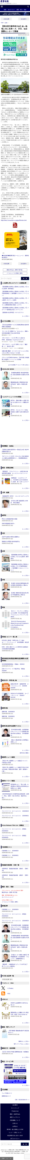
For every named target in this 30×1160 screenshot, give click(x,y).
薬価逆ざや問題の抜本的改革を (11, 541)
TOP (2, 22)
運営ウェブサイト (15, 1117)
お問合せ (15, 1126)
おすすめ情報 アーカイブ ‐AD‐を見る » (18, 365)
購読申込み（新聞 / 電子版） (10, 892)
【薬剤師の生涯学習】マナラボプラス (13, 312)
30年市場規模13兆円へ (8, 523)
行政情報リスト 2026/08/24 (10, 850)
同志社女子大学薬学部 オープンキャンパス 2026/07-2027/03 (20, 695)
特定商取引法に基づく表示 (15, 1135)
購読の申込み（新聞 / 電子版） (15, 270)
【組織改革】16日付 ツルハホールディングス (15, 496)
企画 (6, 22)
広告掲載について (15, 1120)
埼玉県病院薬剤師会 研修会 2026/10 (13, 664)
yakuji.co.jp (3, 1149)
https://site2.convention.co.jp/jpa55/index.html (14, 220)
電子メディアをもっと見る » (21, 1044)
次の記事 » (23, 19)
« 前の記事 (6, 19)
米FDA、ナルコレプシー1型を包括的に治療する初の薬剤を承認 (20, 411)
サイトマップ (15, 1108)
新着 (5, 9)
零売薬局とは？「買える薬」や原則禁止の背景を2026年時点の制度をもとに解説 (20, 786)
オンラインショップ (7, 897)
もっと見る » (25, 316)
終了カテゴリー (15, 1138)
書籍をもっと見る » (24, 1041)
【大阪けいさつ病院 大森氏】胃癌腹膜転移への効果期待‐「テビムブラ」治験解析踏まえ (20, 956)
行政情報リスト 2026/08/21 (10, 855)
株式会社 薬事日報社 (15, 1151)
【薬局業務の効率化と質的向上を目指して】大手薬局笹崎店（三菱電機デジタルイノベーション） (15, 293)
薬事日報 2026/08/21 (8, 716)
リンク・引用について (15, 1132)
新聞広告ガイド (6, 1096)
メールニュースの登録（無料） (15, 273)
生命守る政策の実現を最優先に (11, 537)
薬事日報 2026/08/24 (8, 711)
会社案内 (15, 1105)
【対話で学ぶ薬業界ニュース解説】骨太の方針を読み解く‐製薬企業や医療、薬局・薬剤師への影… (15, 769)
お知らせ (15, 1123)
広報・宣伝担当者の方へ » (22, 1099)
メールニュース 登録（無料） (10, 902)
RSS (9, 993)
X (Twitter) (10, 988)
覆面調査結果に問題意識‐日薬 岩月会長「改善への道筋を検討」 (19, 384)
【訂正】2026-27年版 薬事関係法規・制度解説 (15, 1051)
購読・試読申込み (15, 1114)
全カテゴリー (11, 9)
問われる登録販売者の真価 (9, 519)
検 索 (25, 278)
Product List (15, 1111)
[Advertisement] (15, 433)
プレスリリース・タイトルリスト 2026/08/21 (15, 815)
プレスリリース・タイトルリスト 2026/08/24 (15, 811)
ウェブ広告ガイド (7, 1093)
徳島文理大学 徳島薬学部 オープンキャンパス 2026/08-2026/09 (20, 685)
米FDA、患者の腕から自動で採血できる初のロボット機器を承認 (20, 402)
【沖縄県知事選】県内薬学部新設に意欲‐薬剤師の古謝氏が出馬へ (20, 374)
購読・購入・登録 (21, 9)
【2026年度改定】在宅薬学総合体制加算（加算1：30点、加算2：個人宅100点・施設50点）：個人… (15, 795)
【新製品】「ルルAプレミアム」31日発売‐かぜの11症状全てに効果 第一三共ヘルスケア (20, 479)
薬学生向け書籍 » (24, 753)
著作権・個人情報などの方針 (15, 1129)
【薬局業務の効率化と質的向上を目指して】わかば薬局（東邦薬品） (20, 556)
